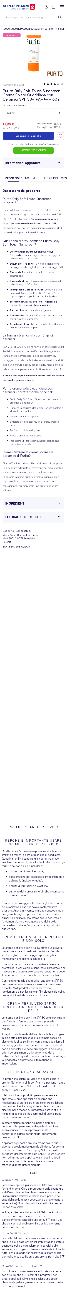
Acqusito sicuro (33, 150)
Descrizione (13, 178)
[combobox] (33, 17)
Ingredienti (32, 178)
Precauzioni (50, 178)
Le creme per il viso (13, 947)
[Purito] (55, 74)
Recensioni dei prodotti (13, 84)
